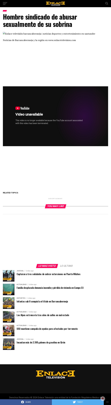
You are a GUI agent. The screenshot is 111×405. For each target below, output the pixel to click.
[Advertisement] (55, 65)
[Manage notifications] (102, 398)
